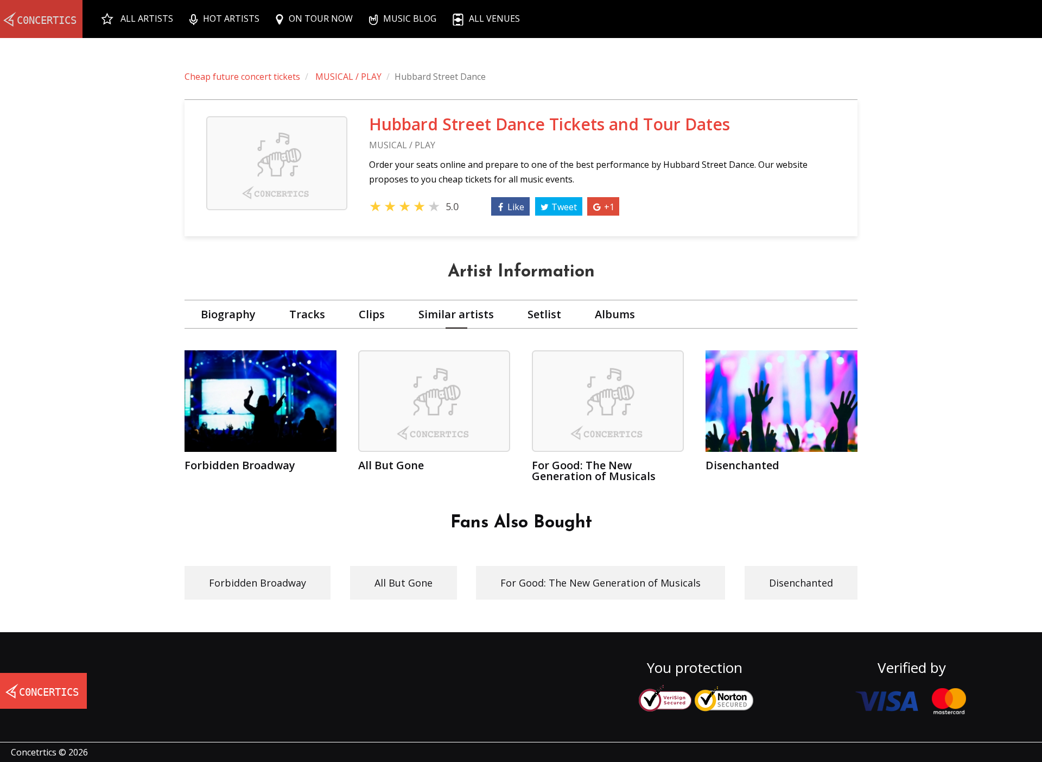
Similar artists (456, 314)
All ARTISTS (146, 18)
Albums (615, 314)
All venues (494, 18)
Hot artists (231, 18)
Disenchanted (801, 582)
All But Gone (403, 582)
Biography (228, 314)
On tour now (321, 18)
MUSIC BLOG (409, 18)
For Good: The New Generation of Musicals (600, 582)
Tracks (307, 314)
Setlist (544, 314)
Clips (372, 314)
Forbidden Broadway (257, 582)
